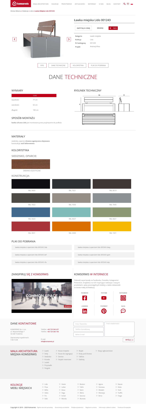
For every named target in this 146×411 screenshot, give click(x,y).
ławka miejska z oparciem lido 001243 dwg (94, 247)
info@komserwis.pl (47, 341)
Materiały (92, 4)
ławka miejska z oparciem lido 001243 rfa (30, 262)
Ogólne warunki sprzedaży (45, 407)
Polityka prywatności (77, 407)
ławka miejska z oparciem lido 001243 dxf (31, 255)
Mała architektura (41, 4)
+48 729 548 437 (53, 329)
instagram (123, 293)
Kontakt (117, 4)
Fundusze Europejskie (124, 407)
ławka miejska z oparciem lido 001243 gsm (94, 255)
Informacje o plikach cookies (107, 407)
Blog (109, 4)
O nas (101, 4)
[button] (15, 39)
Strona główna (15, 11)
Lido (31, 11)
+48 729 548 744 (53, 332)
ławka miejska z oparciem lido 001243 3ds (31, 247)
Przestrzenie (66, 4)
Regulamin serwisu (91, 407)
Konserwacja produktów (62, 407)
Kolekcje (55, 4)
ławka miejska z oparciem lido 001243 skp (94, 262)
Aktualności (80, 4)
